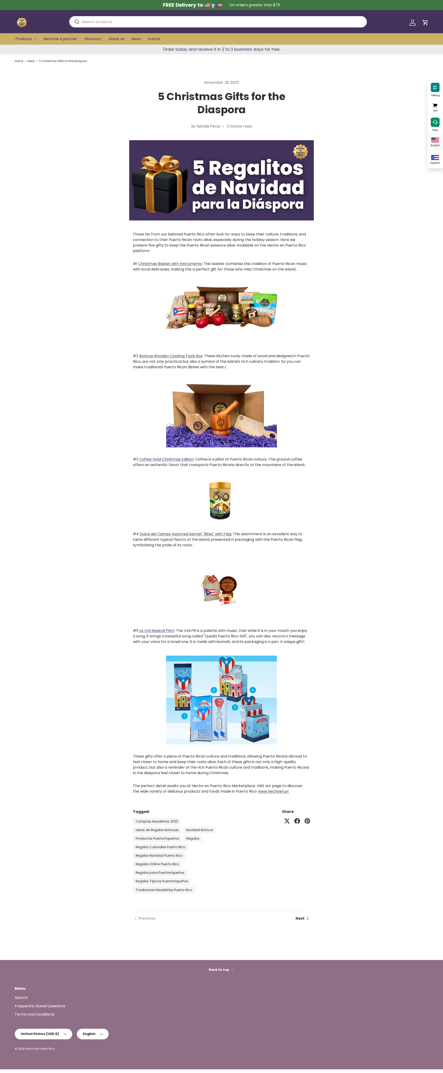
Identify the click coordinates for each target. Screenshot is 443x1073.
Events (154, 39)
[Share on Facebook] (297, 821)
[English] (435, 140)
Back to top (219, 969)
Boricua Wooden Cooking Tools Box (171, 356)
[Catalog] (435, 87)
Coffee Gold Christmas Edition (166, 459)
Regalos (192, 838)
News (136, 39)
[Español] (435, 157)
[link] (144, 918)
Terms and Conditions (34, 1014)
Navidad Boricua (199, 830)
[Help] (435, 122)
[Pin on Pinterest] (307, 821)
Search (21, 997)
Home (19, 61)
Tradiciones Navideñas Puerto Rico (164, 890)
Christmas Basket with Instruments (170, 263)
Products (23, 39)
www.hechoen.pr (273, 791)
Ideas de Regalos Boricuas (157, 830)
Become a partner (60, 39)
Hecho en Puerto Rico (40, 1049)
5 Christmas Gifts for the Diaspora (63, 61)
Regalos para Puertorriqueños (160, 872)
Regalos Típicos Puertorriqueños (162, 881)
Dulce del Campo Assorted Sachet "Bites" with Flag (185, 534)
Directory (93, 39)
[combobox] (218, 21)
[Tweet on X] (287, 821)
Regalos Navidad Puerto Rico (159, 855)
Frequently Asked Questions (40, 1006)
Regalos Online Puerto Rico (157, 864)
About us (116, 39)
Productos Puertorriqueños (157, 838)
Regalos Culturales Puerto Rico (160, 847)
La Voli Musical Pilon (156, 630)
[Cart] (435, 105)
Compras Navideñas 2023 (157, 821)
